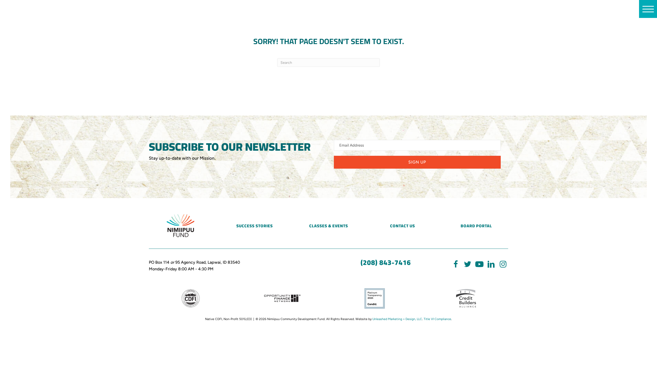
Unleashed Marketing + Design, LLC (397, 319)
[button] (417, 162)
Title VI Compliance (437, 319)
